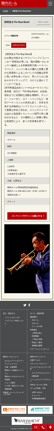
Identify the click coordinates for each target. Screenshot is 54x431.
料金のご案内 (37, 342)
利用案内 (33, 330)
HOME (5, 11)
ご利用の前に (37, 333)
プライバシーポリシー (38, 364)
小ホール (35, 323)
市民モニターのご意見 (38, 385)
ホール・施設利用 (37, 313)
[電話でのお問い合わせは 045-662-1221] (43, 427)
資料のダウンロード (38, 357)
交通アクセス (35, 360)
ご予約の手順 (37, 339)
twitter (25, 305)
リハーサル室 (37, 326)
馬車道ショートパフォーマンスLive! (13, 393)
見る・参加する (9, 313)
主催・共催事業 (11, 367)
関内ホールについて (11, 357)
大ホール (35, 320)
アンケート (36, 396)
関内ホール (9, 3)
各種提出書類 (37, 346)
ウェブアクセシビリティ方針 (40, 368)
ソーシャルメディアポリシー (40, 380)
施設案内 (33, 317)
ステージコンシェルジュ (39, 349)
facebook (29, 305)
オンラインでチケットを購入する (27, 216)
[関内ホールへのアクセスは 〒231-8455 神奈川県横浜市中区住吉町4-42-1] (50, 427)
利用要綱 (35, 336)
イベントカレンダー (12, 317)
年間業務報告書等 (39, 399)
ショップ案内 (10, 383)
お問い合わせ (37, 392)
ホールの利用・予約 (38, 388)
